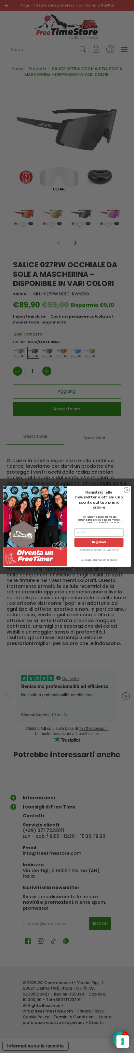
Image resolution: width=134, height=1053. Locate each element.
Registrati (99, 542)
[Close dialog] (126, 490)
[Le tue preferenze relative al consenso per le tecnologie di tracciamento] (122, 1041)
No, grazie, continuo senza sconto (99, 560)
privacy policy (111, 549)
